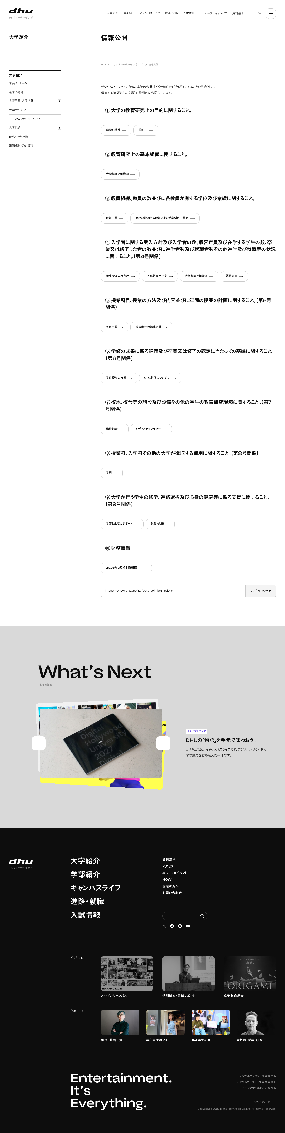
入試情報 (85, 916)
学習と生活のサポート (119, 524)
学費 (109, 473)
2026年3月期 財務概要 (129, 568)
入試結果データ (157, 276)
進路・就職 (87, 902)
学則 (148, 131)
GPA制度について (162, 378)
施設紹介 (112, 429)
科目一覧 (111, 327)
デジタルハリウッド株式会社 (257, 1076)
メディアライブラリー (148, 429)
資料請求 (169, 860)
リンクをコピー (260, 591)
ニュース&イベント (174, 873)
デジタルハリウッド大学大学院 (256, 1082)
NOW (167, 880)
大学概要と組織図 (117, 174)
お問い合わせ (172, 893)
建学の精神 (113, 130)
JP (257, 13)
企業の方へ (170, 886)
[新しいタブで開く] (164, 926)
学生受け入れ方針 (117, 276)
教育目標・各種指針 (21, 101)
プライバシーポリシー (265, 1102)
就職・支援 (157, 524)
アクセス (168, 866)
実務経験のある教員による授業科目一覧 (167, 219)
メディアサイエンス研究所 (259, 1088)
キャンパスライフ (95, 889)
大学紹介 (85, 862)
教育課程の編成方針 (148, 327)
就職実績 (231, 276)
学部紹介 (85, 875)
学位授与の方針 (116, 378)
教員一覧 (111, 218)
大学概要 (15, 127)
